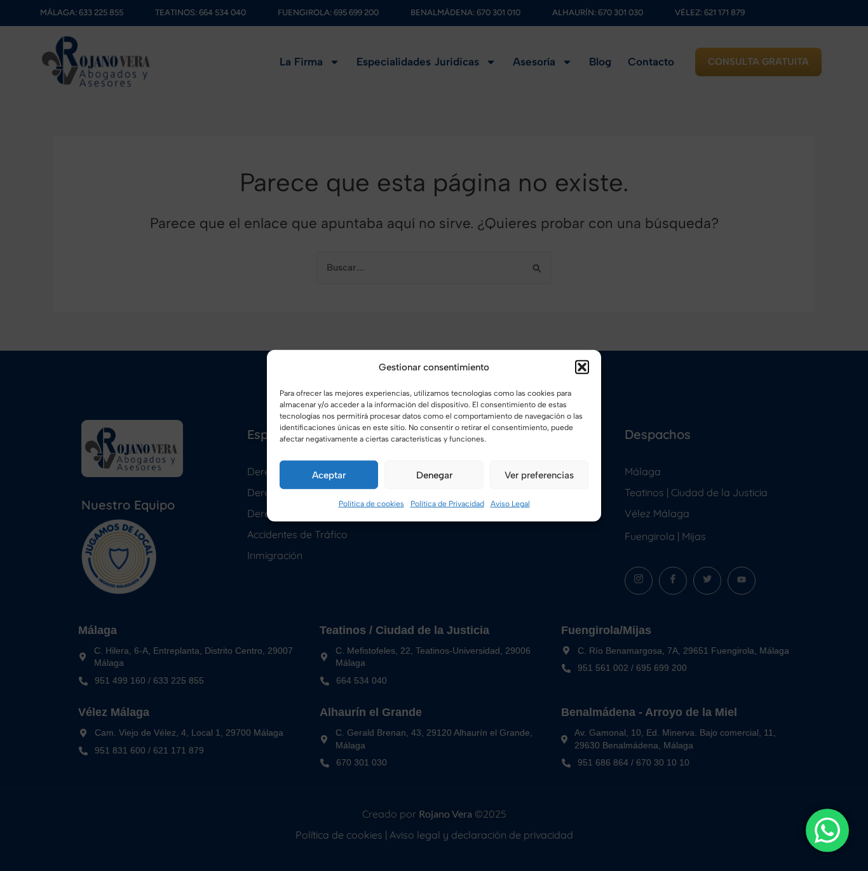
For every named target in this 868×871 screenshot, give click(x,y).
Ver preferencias (539, 475)
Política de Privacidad (447, 503)
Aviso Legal (510, 503)
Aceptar (329, 475)
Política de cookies (371, 503)
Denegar (434, 475)
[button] (582, 367)
